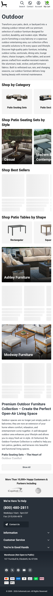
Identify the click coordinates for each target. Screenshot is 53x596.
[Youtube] (24, 570)
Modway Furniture (18, 355)
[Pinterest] (18, 570)
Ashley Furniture (17, 277)
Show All (26, 467)
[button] (22, 4)
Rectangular (16, 240)
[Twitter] (12, 570)
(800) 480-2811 (16, 508)
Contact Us (14, 524)
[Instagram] (30, 570)
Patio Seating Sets (17, 107)
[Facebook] (6, 570)
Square (49, 240)
